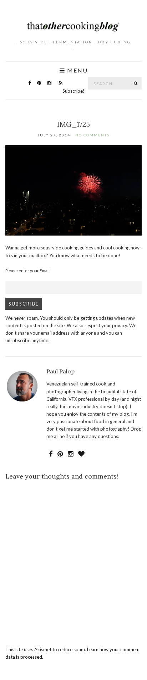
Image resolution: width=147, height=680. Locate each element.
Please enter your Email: (28, 270)
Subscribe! (73, 91)
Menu (76, 70)
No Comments (92, 135)
